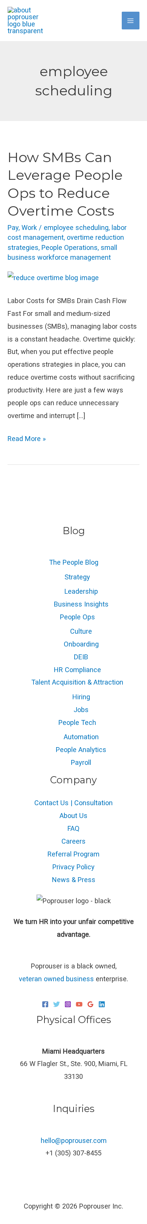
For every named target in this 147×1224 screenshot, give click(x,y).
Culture (81, 631)
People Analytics (81, 750)
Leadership (81, 591)
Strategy (77, 577)
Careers (73, 841)
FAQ (73, 828)
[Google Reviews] (90, 1004)
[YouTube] (79, 1004)
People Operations (69, 247)
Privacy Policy (73, 867)
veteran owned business (56, 979)
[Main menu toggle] (130, 20)
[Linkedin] (101, 1004)
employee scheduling (76, 227)
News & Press (73, 880)
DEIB (81, 657)
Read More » (27, 437)
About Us (73, 816)
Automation (81, 737)
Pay (13, 227)
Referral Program (73, 854)
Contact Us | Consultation (73, 803)
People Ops (77, 617)
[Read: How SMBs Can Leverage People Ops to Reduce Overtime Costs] (53, 277)
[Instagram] (67, 1004)
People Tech (77, 722)
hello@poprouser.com (74, 1140)
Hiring (81, 697)
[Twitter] (56, 1004)
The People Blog (73, 562)
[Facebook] (45, 1004)
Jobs (81, 710)
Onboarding (81, 644)
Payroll (81, 762)
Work (29, 227)
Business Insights (81, 604)
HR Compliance (77, 670)
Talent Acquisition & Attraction (77, 682)
